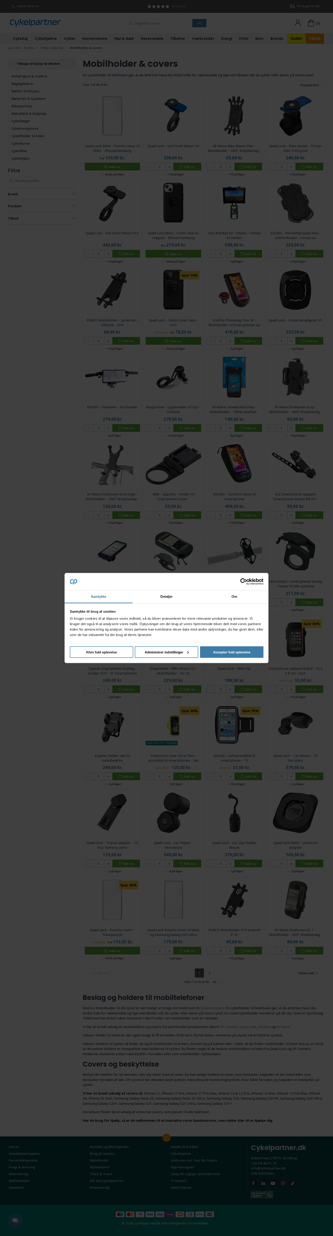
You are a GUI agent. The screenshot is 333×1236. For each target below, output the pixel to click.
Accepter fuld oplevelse (231, 652)
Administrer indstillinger (164, 652)
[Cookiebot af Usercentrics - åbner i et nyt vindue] (243, 581)
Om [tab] (234, 596)
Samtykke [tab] (98, 596)
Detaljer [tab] (166, 596)
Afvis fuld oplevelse (101, 652)
